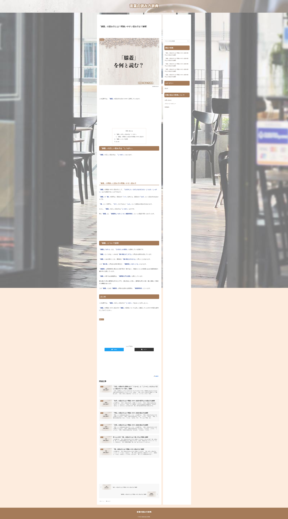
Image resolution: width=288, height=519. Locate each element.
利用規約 (167, 107)
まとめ (117, 141)
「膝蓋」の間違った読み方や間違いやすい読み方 (130, 136)
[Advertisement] (129, 19)
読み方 (102, 319)
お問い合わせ (168, 100)
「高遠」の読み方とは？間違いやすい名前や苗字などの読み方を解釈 (176, 75)
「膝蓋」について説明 (122, 139)
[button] (144, 349)
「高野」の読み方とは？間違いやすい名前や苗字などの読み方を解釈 (176, 70)
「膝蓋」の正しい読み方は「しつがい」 (126, 134)
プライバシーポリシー (170, 103)
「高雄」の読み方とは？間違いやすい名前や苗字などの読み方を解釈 (176, 64)
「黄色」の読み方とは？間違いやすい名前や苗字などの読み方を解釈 (176, 54)
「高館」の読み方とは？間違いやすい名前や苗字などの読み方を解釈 (176, 59)
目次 (127, 131)
